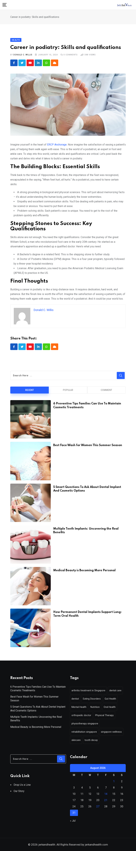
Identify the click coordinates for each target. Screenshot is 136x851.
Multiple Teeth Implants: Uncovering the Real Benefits (36, 718)
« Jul (72, 820)
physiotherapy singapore (84, 723)
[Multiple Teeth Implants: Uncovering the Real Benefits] (30, 544)
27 (97, 806)
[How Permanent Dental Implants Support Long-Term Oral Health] (30, 628)
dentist (75, 698)
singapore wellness (111, 731)
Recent (29, 390)
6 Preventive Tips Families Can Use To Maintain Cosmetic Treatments (38, 688)
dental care (115, 690)
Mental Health (78, 707)
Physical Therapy (104, 715)
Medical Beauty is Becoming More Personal (84, 570)
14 (105, 793)
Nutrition (95, 707)
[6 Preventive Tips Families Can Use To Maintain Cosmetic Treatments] (30, 419)
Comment (106, 390)
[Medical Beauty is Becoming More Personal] (30, 586)
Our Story (19, 791)
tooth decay (91, 740)
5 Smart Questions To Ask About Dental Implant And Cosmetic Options (37, 708)
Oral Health (110, 707)
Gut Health (110, 698)
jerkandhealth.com (96, 844)
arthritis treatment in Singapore (88, 690)
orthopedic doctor (81, 715)
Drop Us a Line (22, 784)
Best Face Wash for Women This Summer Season (87, 445)
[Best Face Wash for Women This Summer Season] (30, 461)
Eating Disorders (92, 698)
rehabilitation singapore (84, 731)
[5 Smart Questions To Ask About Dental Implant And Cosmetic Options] (30, 503)
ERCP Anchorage (57, 144)
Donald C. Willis (22, 55)
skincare (76, 740)
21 (105, 800)
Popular (68, 390)
